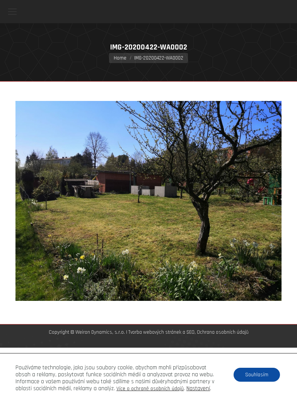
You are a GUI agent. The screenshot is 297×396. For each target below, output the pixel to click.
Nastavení (198, 388)
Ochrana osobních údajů (223, 332)
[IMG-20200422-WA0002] (148, 201)
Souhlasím (256, 374)
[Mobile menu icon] (12, 11)
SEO (190, 332)
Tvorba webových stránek (154, 332)
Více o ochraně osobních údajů (150, 388)
